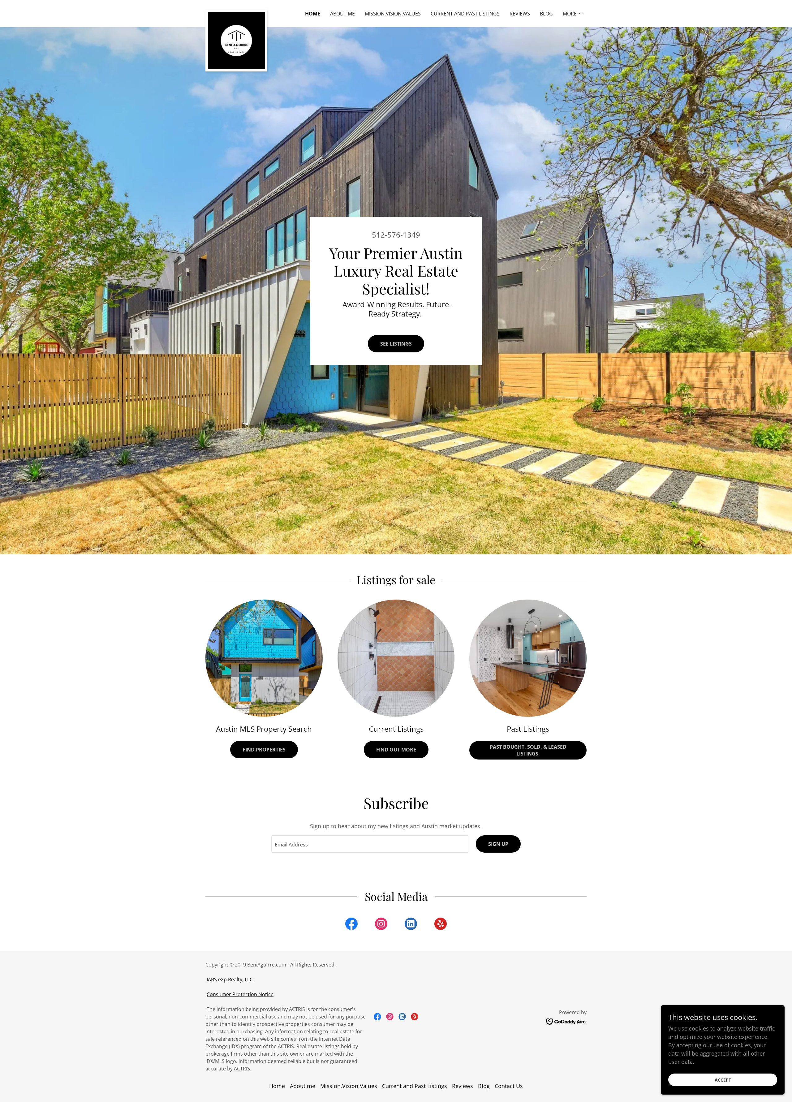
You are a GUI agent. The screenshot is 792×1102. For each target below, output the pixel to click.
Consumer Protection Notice (240, 994)
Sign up (498, 844)
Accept (723, 1080)
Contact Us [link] (509, 1086)
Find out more (396, 749)
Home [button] (277, 1086)
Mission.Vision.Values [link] (393, 13)
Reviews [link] (520, 13)
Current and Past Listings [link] (465, 13)
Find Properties (264, 749)
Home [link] (312, 13)
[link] (236, 12)
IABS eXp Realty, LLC (230, 979)
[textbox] (369, 844)
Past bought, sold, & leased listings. (528, 750)
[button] (573, 13)
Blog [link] (546, 13)
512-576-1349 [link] (396, 235)
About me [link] (342, 13)
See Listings (396, 343)
